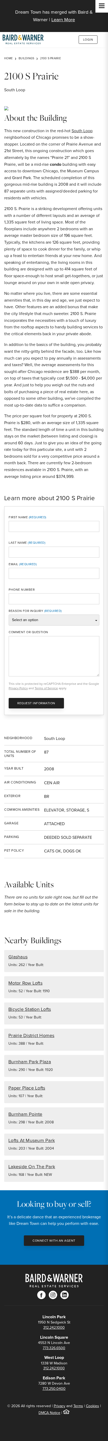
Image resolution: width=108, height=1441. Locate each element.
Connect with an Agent (54, 1240)
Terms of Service (46, 688)
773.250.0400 (54, 1388)
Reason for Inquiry (26, 611)
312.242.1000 (54, 1327)
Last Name (18, 542)
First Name (18, 517)
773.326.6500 (54, 1348)
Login (88, 39)
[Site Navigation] (101, 6)
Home (8, 58)
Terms (78, 1406)
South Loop (82, 131)
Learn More (63, 19)
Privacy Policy (18, 688)
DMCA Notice (49, 1413)
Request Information (36, 703)
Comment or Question (28, 632)
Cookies (92, 1406)
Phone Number (22, 589)
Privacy (59, 1406)
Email (13, 564)
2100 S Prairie (50, 58)
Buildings (26, 58)
